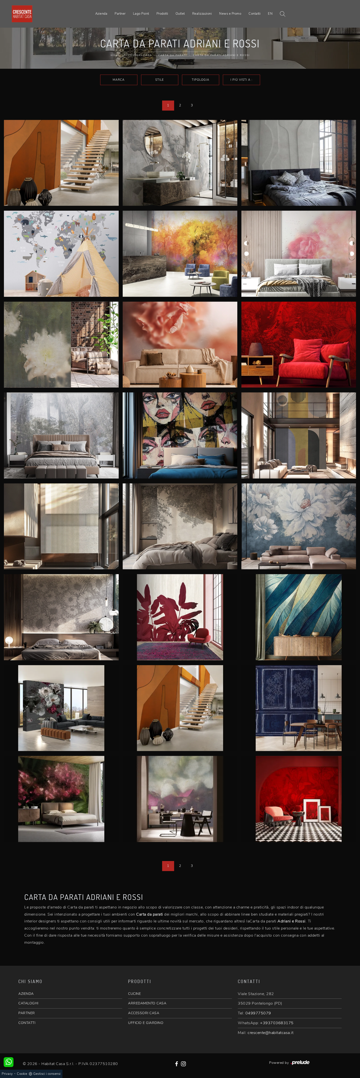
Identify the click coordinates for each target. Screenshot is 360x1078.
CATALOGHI (28, 1003)
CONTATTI (26, 1023)
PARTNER (26, 1013)
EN (270, 13)
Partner (120, 13)
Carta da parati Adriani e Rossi (221, 55)
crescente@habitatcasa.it (270, 1032)
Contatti (255, 13)
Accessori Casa (138, 55)
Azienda (101, 13)
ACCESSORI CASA (143, 1013)
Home (115, 55)
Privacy (7, 1074)
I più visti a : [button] (241, 80)
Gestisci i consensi (47, 1074)
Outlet (180, 13)
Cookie (22, 1074)
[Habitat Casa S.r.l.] (22, 13)
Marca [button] (119, 80)
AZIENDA (26, 993)
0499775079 (258, 1013)
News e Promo (230, 13)
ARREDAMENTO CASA (147, 1003)
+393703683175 (277, 1023)
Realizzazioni (202, 13)
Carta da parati (172, 55)
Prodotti (162, 13)
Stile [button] (159, 80)
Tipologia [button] (200, 80)
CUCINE (134, 993)
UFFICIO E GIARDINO (145, 1023)
